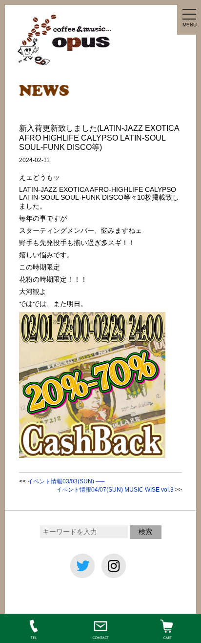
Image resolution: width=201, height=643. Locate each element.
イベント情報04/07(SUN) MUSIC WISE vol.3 (115, 489)
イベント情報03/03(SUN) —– (66, 481)
